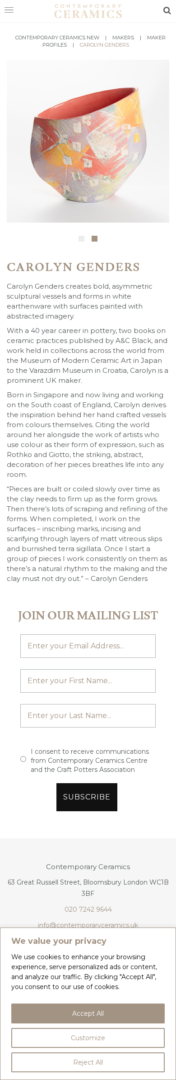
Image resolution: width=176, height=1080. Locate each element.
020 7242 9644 (88, 909)
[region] (88, 1004)
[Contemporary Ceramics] (88, 10)
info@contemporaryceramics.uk (88, 925)
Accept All (88, 1013)
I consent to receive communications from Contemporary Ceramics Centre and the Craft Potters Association (90, 760)
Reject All (88, 1062)
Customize (88, 1038)
